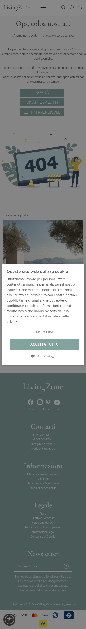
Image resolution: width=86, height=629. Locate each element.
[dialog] (43, 314)
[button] (43, 356)
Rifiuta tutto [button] (44, 332)
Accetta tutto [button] (44, 344)
